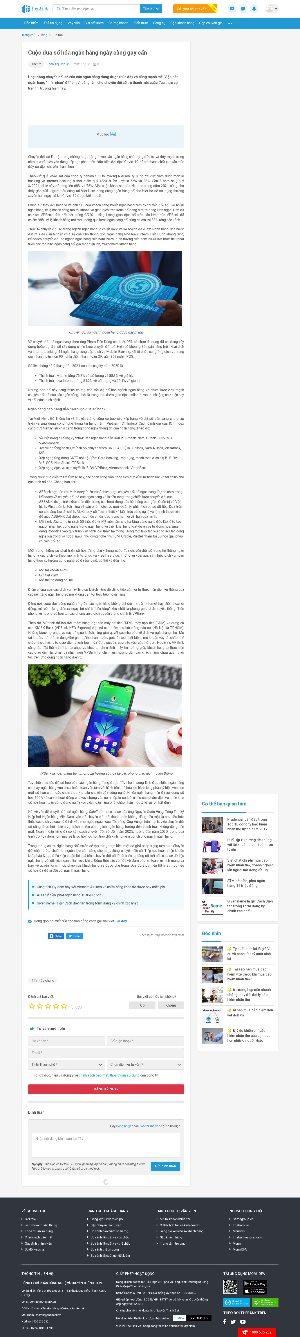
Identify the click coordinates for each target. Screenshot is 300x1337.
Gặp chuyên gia (210, 23)
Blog (44, 35)
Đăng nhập (124, 1126)
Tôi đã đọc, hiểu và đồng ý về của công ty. (96, 1075)
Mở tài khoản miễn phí (175, 1219)
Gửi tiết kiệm (94, 23)
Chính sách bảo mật (38, 1237)
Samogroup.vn (243, 1219)
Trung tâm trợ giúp (173, 1243)
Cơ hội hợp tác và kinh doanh (179, 1225)
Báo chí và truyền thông (41, 1225)
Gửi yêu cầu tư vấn (191, 9)
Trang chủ (28, 35)
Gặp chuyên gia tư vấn (106, 1225)
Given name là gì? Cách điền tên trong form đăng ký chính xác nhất (87, 903)
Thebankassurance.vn (248, 1237)
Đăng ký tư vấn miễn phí (107, 1219)
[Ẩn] (113, 134)
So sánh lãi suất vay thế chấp (110, 1243)
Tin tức (36, 64)
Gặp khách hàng (182, 23)
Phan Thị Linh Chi (58, 64)
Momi (237, 1243)
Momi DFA (240, 1249)
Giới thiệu (31, 1219)
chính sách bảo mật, (94, 1075)
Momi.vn (239, 1231)
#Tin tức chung (42, 980)
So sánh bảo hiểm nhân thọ (109, 1231)
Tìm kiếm (151, 9)
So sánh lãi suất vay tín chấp (110, 1237)
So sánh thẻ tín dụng (105, 1249)
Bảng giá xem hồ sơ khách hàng (182, 1231)
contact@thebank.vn (43, 1301)
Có (142, 1005)
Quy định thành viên (38, 1243)
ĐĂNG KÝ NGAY (106, 1089)
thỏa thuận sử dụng (125, 1075)
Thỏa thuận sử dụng (39, 1231)
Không (171, 1005)
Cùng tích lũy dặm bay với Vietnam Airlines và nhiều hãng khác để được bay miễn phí (101, 887)
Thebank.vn (241, 1225)
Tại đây (121, 921)
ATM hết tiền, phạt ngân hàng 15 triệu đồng (69, 895)
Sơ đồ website (34, 1249)
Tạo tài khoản (149, 1126)
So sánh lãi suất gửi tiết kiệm (110, 1255)
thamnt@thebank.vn (48, 1315)
